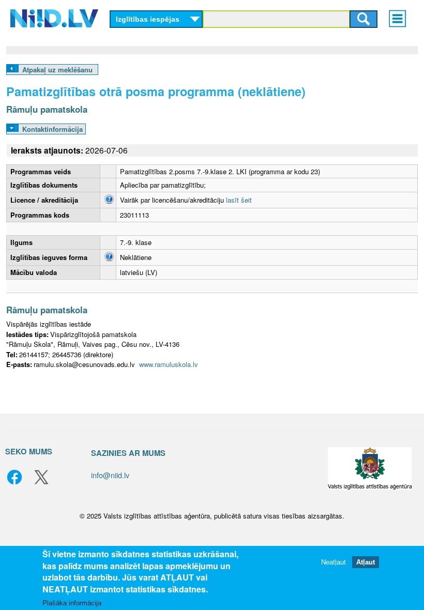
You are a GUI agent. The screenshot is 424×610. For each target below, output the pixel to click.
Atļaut (365, 562)
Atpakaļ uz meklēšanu (57, 69)
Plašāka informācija (71, 603)
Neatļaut (333, 562)
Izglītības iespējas (147, 19)
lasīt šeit (239, 200)
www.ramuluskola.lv (168, 364)
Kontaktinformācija (52, 129)
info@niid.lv (110, 474)
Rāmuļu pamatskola (46, 109)
